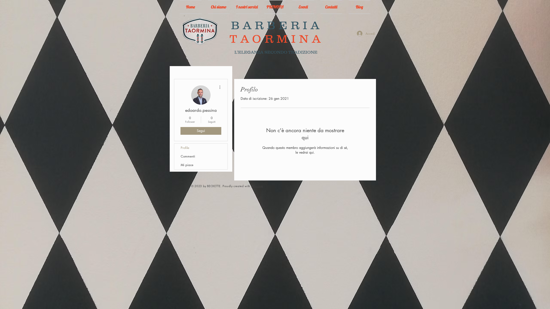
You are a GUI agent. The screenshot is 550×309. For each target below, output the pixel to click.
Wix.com (257, 186)
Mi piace (187, 165)
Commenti (188, 156)
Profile (185, 148)
